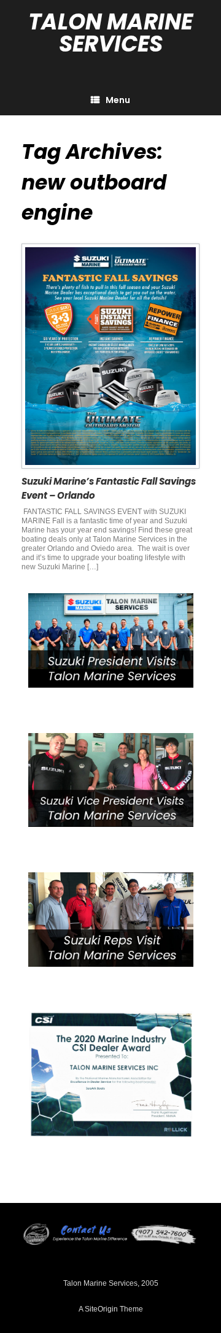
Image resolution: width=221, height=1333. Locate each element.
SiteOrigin (101, 1309)
